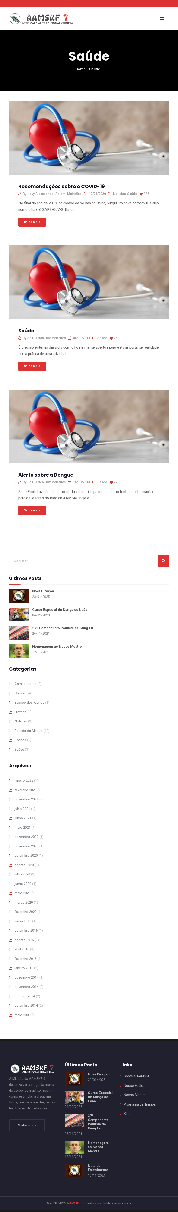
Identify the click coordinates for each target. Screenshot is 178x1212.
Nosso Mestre (135, 1095)
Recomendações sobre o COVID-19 (61, 186)
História (20, 712)
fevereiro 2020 (26, 912)
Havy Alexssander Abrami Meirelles (54, 194)
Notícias (119, 194)
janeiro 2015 (24, 968)
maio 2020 (23, 893)
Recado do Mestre (29, 731)
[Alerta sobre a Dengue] (88, 425)
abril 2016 (22, 949)
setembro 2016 (26, 930)
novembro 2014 (26, 987)
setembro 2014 (26, 1005)
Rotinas (20, 740)
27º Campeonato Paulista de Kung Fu (62, 628)
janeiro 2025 (24, 780)
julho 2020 (22, 874)
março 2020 (24, 902)
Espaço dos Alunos (29, 702)
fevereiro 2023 (26, 790)
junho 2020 (23, 884)
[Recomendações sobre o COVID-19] (88, 136)
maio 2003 (23, 1015)
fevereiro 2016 (26, 959)
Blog (127, 1114)
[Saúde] (88, 280)
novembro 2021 (26, 799)
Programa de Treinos (140, 1104)
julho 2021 (22, 809)
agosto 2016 (24, 940)
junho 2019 (23, 921)
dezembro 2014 (26, 977)
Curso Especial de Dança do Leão (59, 610)
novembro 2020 (26, 846)
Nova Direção (43, 591)
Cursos (20, 693)
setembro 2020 (26, 855)
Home (80, 69)
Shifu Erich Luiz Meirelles (46, 338)
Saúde (132, 194)
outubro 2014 (25, 996)
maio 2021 (23, 827)
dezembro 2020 (26, 837)
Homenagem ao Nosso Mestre (57, 646)
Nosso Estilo (133, 1086)
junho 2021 (23, 818)
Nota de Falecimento (98, 1168)
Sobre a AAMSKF (137, 1076)
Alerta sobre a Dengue (45, 475)
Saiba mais (32, 222)
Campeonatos (25, 684)
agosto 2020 (24, 865)
